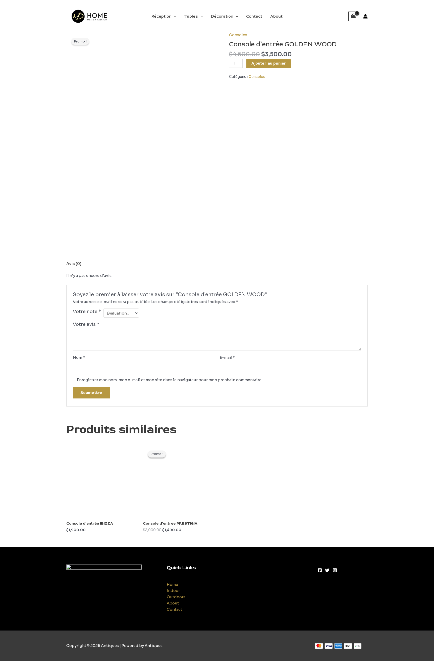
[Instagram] (335, 570)
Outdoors (176, 596)
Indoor (173, 590)
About (276, 16)
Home (172, 584)
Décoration (222, 16)
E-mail (227, 357)
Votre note (87, 311)
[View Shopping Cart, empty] (353, 16)
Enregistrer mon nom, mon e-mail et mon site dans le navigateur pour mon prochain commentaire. (169, 379)
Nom (79, 357)
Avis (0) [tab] (73, 263)
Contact (254, 16)
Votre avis (86, 324)
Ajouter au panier (268, 63)
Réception (161, 16)
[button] (174, 16)
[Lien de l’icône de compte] (365, 16)
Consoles (238, 34)
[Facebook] (319, 570)
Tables (191, 16)
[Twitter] (327, 570)
